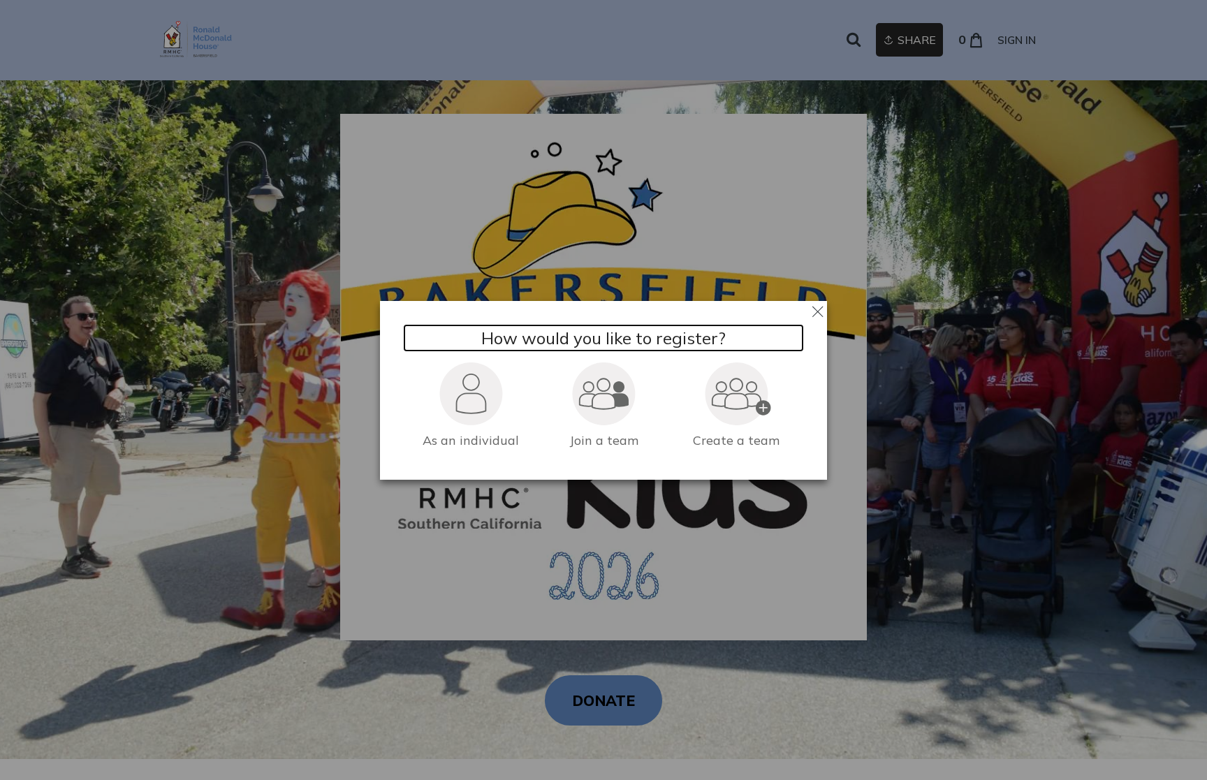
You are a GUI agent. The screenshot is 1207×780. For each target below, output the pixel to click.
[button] (470, 403)
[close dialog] (817, 310)
